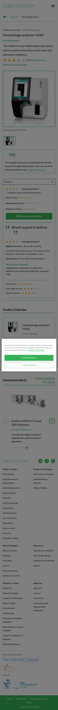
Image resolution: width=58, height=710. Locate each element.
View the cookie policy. (36, 350)
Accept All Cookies (29, 358)
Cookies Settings (29, 365)
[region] (28, 355)
